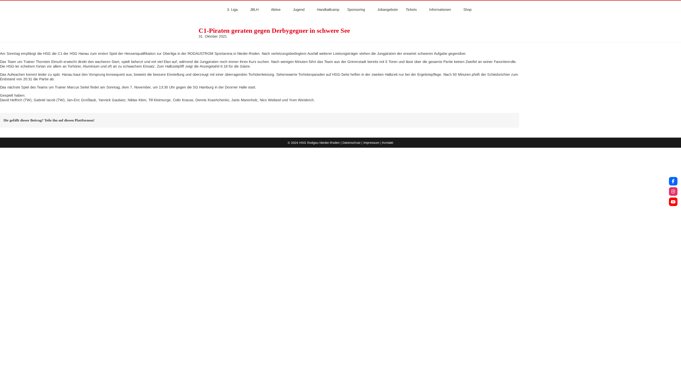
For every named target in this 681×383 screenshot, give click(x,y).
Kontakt (387, 143)
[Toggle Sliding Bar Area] (3, 3)
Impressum (371, 143)
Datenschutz (351, 143)
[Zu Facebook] (673, 181)
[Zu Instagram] (673, 191)
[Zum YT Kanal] (673, 202)
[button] (481, 9)
